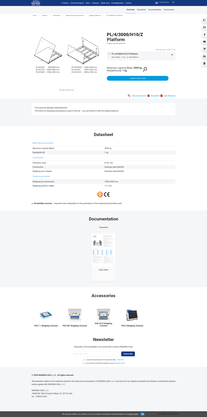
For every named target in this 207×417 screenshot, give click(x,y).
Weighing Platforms (95, 15)
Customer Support (77, 3)
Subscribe (128, 354)
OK (142, 414)
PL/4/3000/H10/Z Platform (114, 15)
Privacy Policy (133, 414)
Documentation (154, 9)
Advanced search (139, 96)
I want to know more (137, 78)
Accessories (169, 9)
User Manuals (169, 96)
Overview (131, 9)
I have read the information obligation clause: (105, 363)
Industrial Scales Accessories (75, 15)
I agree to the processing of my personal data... (101, 360)
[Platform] (66, 54)
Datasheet (141, 9)
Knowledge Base (117, 3)
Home (34, 15)
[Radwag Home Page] (36, 3)
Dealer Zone (105, 3)
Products (44, 15)
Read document (120, 363)
